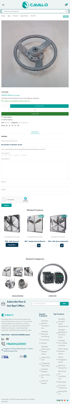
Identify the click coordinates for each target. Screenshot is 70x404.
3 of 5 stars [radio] (10, 155)
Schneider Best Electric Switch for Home (62, 333)
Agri (9, 16)
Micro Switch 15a (45, 376)
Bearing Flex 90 (62, 392)
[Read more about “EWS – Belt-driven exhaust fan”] (62, 245)
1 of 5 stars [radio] (2, 155)
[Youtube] (7, 339)
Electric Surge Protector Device (63, 351)
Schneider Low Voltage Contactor (62, 342)
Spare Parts (24, 16)
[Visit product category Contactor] (52, 278)
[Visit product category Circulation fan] (17, 278)
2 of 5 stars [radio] (5, 155)
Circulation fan (9, 237)
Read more (11, 245)
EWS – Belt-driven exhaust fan (58, 241)
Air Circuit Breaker (44, 382)
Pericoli (15, 16)
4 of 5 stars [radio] (16, 155)
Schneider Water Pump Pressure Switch (45, 350)
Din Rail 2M (45, 340)
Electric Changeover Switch (62, 359)
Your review (5, 159)
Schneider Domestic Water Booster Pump (63, 322)
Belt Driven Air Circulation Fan (62, 375)
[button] (6, 125)
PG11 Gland (62, 382)
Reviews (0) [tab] (35, 132)
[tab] (35, 132)
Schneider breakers (44, 370)
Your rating (5, 153)
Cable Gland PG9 (45, 358)
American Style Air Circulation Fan (45, 324)
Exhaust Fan (55, 237)
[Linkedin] (2, 339)
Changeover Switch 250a (45, 364)
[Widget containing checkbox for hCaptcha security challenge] (15, 199)
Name (3, 182)
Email (3, 189)
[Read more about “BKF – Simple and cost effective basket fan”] (38, 245)
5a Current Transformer (62, 386)
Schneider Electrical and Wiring (45, 334)
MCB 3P (44, 343)
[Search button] (66, 11)
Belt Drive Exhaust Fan (62, 366)
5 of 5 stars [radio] (24, 155)
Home (3, 16)
